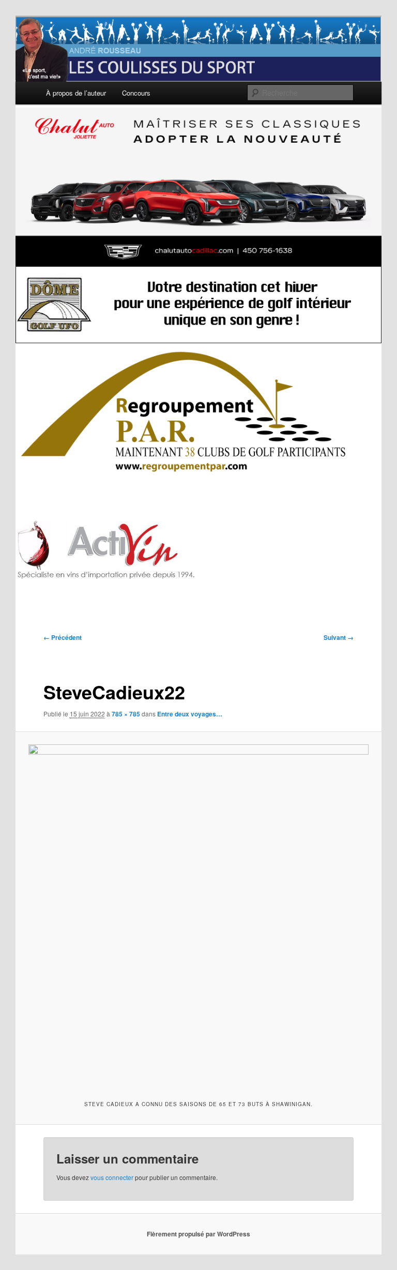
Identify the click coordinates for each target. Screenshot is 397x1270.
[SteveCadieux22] (198, 914)
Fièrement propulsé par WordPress (198, 1233)
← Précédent (62, 637)
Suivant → (339, 637)
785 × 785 (126, 713)
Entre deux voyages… (189, 713)
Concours (136, 93)
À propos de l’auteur (76, 93)
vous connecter (111, 1177)
